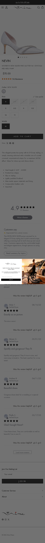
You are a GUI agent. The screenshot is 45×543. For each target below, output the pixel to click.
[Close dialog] (44, 259)
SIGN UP (11, 279)
